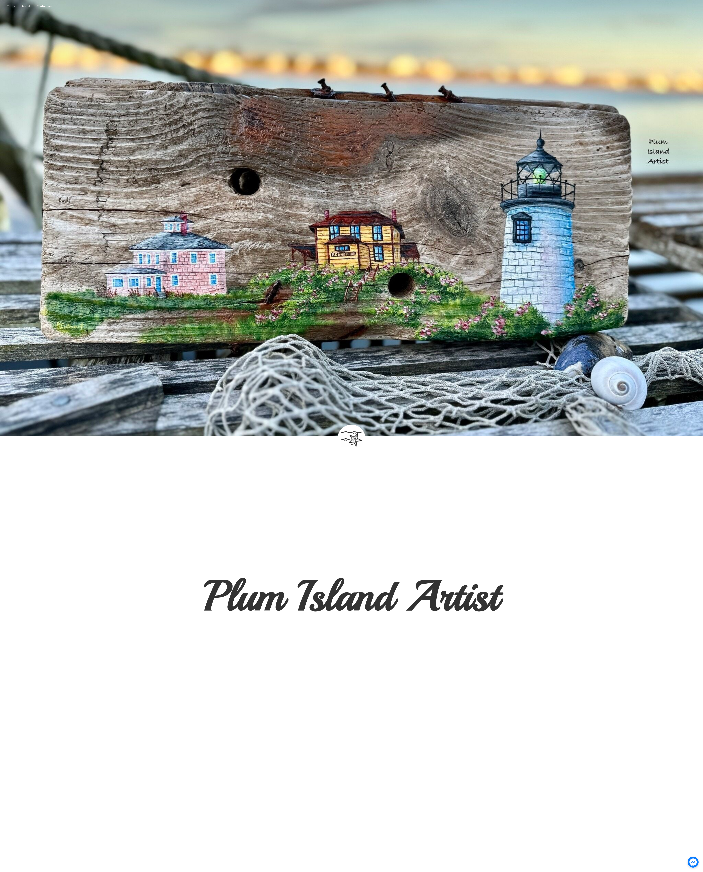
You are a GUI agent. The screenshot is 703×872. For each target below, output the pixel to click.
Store (11, 6)
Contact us (44, 6)
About (26, 6)
